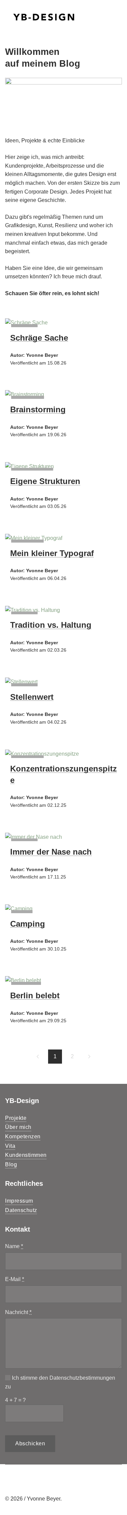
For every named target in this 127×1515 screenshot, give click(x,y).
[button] (117, 17)
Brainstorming (38, 409)
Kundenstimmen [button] (26, 1155)
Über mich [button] (18, 1127)
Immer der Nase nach (51, 851)
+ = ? (15, 1400)
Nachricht (18, 1312)
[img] (26, 322)
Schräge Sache (39, 337)
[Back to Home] (44, 17)
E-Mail (14, 1279)
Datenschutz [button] (21, 1210)
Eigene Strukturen (45, 481)
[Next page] (89, 1056)
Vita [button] (10, 1146)
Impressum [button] (19, 1201)
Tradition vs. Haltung (50, 624)
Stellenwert (32, 696)
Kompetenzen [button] (23, 1136)
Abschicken (30, 1443)
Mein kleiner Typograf (52, 553)
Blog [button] (11, 1164)
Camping (27, 923)
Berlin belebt (35, 995)
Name (14, 1246)
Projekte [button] (15, 1118)
